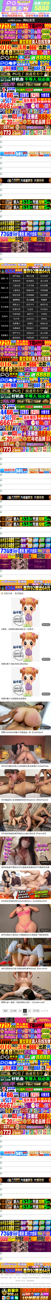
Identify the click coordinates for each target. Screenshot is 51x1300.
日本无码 (44, 276)
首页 (5, 1011)
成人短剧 (44, 333)
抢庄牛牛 (30, 305)
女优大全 (30, 319)
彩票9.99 (16, 309)
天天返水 (44, 309)
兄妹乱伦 (30, 333)
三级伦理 (16, 286)
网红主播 (30, 276)
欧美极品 (30, 281)
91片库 (16, 319)
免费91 (30, 323)
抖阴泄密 (44, 328)
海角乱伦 (44, 323)
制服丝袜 (30, 290)
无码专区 (5, 326)
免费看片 (16, 323)
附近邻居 (16, 295)
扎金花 (30, 309)
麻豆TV (30, 314)
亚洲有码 (16, 281)
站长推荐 (5, 297)
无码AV (5, 316)
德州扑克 (44, 305)
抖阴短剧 (30, 338)
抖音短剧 (16, 314)
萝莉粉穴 (30, 328)
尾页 (25, 1014)
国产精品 (16, 276)
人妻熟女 (16, 290)
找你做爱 (44, 295)
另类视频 (44, 290)
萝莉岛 (44, 319)
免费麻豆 (16, 328)
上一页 (13, 1011)
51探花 (44, 314)
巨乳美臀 (44, 286)
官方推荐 (5, 307)
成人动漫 (44, 281)
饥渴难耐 (30, 295)
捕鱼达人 (16, 305)
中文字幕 (30, 286)
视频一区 (5, 278)
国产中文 (16, 333)
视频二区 (5, 288)
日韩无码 (44, 338)
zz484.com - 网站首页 (21, 20)
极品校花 (16, 338)
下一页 (36, 1011)
